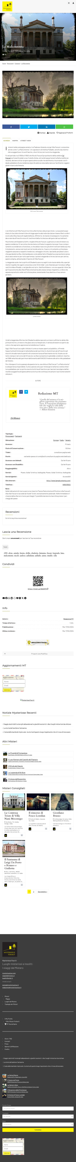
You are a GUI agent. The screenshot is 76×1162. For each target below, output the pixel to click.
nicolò (16, 555)
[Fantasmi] (6, 835)
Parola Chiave (6, 1105)
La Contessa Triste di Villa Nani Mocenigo (13, 815)
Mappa (8, 999)
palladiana (30, 555)
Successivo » (42, 892)
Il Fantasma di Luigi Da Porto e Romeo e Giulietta (12, 864)
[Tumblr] (20, 598)
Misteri (7, 996)
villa (55, 555)
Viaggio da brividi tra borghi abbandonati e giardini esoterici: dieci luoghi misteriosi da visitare (37, 724)
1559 (5, 553)
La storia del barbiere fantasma (15, 728)
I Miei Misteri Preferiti (12, 1021)
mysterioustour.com (9, 973)
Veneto (68, 440)
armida (16, 553)
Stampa (42, 133)
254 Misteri (15, 418)
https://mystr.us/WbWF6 (37, 589)
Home (4, 63)
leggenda (56, 553)
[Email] (4, 598)
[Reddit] (12, 598)
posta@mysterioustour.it (10, 985)
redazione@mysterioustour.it (11, 987)
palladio (38, 555)
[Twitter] (22, 598)
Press (6, 1044)
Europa (56, 440)
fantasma (42, 553)
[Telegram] (25, 598)
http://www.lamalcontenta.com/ (59, 481)
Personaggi (10, 63)
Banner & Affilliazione (12, 1046)
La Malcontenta (25, 63)
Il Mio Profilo (8, 1019)
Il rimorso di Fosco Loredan (37, 814)
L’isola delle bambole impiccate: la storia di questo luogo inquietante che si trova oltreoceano (36, 732)
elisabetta (34, 553)
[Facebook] (6, 598)
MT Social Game (11, 1024)
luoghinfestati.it (7, 978)
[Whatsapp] (9, 598)
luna (62, 553)
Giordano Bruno (58, 814)
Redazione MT (68, 619)
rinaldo (50, 555)
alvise (11, 553)
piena (44, 555)
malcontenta (8, 555)
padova (22, 555)
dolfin (28, 553)
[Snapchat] (15, 598)
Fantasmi (17, 63)
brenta (22, 553)
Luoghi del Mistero (11, 1001)
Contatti (7, 1041)
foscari (49, 553)
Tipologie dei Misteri (11, 1004)
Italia (62, 440)
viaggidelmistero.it (8, 976)
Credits (7, 1049)
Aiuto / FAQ (8, 1039)
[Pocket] (17, 598)
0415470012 (67, 485)
